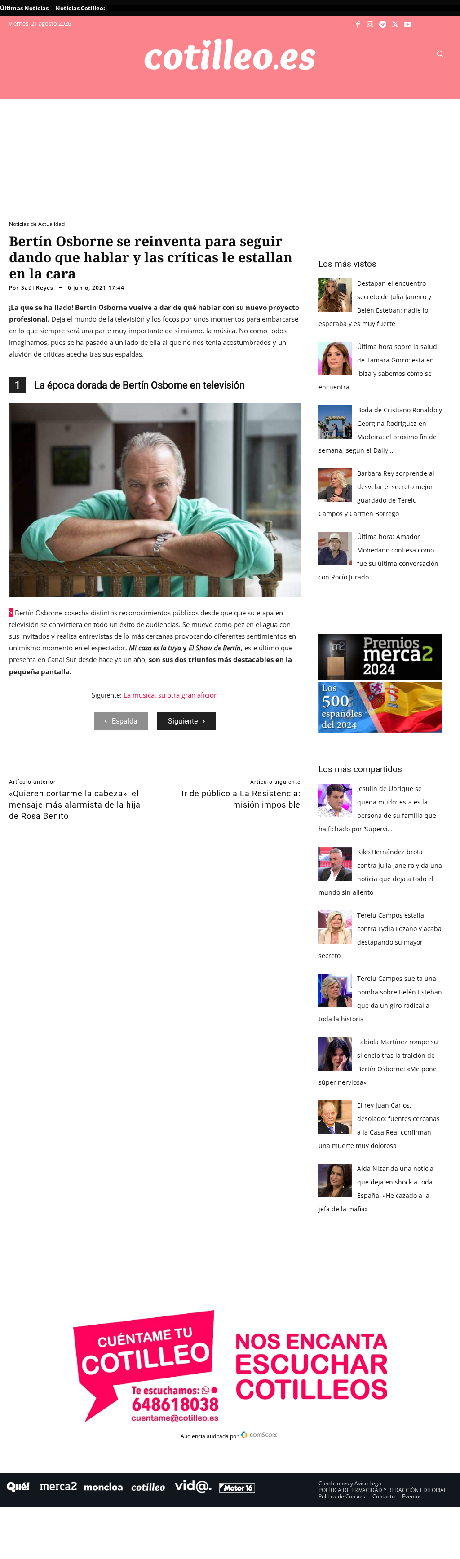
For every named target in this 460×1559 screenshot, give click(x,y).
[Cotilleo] (230, 54)
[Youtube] (407, 25)
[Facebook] (358, 25)
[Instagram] (371, 25)
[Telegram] (383, 25)
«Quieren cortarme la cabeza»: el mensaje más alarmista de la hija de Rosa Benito (75, 805)
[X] (395, 25)
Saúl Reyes (37, 288)
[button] (440, 53)
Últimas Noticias (24, 8)
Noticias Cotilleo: (80, 8)
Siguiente (183, 721)
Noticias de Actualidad (37, 224)
